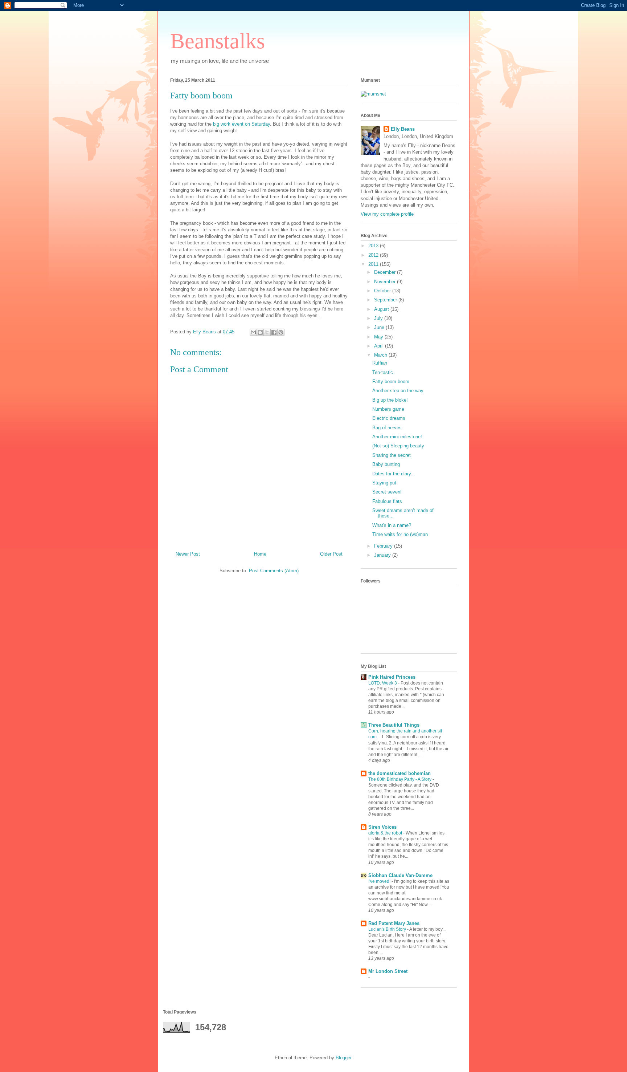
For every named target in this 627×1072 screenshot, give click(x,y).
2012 (374, 255)
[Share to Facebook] (274, 332)
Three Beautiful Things (393, 725)
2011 (374, 264)
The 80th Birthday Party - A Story (400, 779)
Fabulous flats (387, 501)
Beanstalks (217, 41)
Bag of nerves (387, 427)
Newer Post (188, 554)
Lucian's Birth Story (387, 929)
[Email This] (253, 332)
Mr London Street (387, 971)
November (385, 281)
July (379, 318)
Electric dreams (388, 418)
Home (260, 554)
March (381, 355)
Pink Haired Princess (391, 677)
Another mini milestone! (397, 436)
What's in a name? (391, 525)
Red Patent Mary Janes (393, 923)
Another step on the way (397, 390)
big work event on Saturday (241, 124)
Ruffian (379, 363)
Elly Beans (403, 129)
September (386, 299)
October (383, 290)
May (379, 337)
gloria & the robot (385, 833)
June (380, 327)
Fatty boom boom (390, 381)
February (384, 546)
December (385, 272)
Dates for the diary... (393, 473)
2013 (374, 245)
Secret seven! (387, 492)
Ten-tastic (382, 372)
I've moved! (380, 881)
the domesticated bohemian (399, 773)
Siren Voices (382, 827)
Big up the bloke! (390, 400)
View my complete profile (387, 214)
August (382, 309)
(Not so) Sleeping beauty (398, 445)
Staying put (384, 483)
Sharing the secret (391, 455)
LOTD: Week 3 (383, 683)
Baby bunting (386, 464)
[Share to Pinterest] (280, 332)
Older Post (331, 554)
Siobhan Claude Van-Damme (400, 875)
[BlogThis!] (260, 332)
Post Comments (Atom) (274, 570)
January (383, 555)
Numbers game (388, 409)
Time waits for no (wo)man (400, 534)
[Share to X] (267, 332)
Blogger (343, 1057)
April (379, 346)
